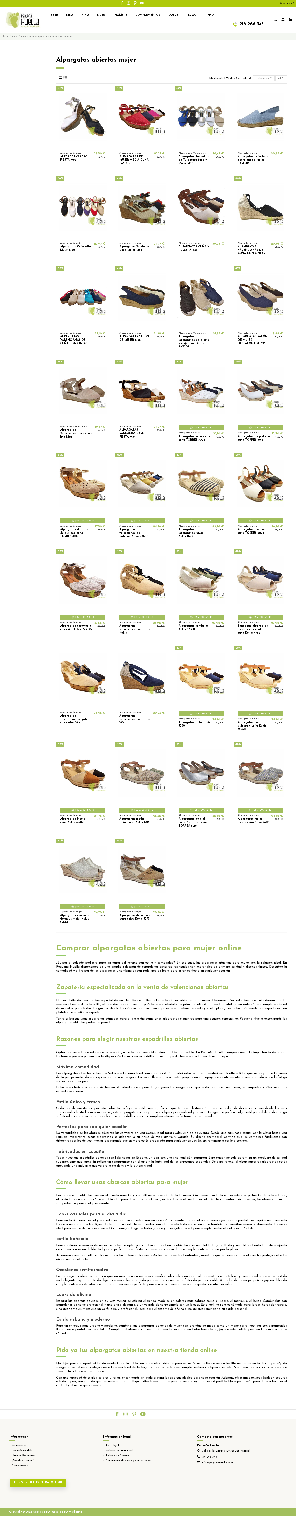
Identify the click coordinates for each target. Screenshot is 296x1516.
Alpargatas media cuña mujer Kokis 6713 (134, 820)
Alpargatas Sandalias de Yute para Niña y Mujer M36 (194, 160)
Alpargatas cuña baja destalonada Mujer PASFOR (253, 160)
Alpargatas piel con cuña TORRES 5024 (251, 531)
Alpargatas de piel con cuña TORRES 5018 (254, 438)
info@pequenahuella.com (217, 1462)
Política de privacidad (119, 1450)
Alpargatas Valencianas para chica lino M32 (76, 433)
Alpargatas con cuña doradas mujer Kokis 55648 (74, 919)
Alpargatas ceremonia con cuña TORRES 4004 (76, 627)
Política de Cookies (117, 1455)
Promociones (20, 1445)
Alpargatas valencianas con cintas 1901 (135, 719)
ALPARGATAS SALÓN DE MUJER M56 (134, 338)
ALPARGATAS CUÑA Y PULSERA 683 (194, 248)
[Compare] (82, 146)
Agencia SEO (41, 1511)
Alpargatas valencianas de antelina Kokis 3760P (133, 533)
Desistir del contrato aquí (38, 1482)
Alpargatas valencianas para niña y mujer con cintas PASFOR (194, 341)
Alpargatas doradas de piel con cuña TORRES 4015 (74, 533)
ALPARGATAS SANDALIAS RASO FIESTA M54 (131, 433)
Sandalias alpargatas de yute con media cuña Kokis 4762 (253, 629)
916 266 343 (209, 1456)
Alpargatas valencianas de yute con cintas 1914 (74, 719)
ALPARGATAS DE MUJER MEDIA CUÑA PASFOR (134, 160)
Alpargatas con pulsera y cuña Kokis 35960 (252, 726)
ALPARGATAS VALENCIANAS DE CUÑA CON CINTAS (251, 250)
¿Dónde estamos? (23, 1460)
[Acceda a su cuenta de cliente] (283, 20)
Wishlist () (288, 3)
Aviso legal (112, 1445)
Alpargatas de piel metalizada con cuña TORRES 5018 (193, 822)
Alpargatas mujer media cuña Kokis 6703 (253, 820)
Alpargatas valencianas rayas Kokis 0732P (191, 533)
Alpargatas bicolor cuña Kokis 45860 (73, 820)
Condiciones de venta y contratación (128, 1460)
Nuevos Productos (23, 1455)
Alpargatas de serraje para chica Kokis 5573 (134, 917)
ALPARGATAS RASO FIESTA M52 (74, 158)
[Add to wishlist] (77, 146)
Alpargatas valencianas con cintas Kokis (135, 629)
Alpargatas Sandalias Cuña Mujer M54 (134, 248)
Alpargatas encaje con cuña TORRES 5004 (194, 438)
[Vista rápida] (88, 146)
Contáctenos (20, 1465)
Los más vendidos (23, 1450)
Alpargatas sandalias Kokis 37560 (194, 627)
